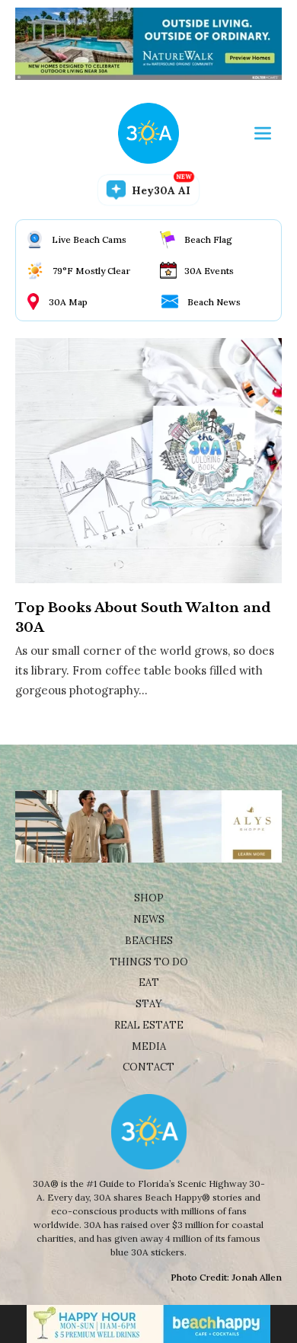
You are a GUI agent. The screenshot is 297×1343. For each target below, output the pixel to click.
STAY (149, 1003)
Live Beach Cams (89, 239)
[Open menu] (263, 133)
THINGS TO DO (149, 961)
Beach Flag (208, 239)
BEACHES (149, 940)
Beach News (214, 302)
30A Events (209, 270)
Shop (149, 898)
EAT (149, 982)
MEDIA (149, 1046)
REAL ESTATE (149, 1025)
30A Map (68, 302)
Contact (148, 1067)
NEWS (148, 919)
